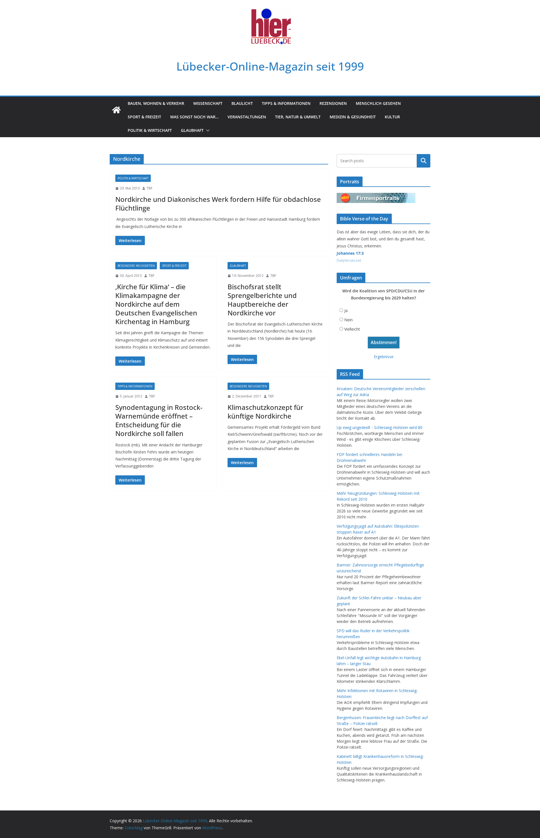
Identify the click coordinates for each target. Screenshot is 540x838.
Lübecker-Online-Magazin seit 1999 (270, 66)
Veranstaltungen (247, 116)
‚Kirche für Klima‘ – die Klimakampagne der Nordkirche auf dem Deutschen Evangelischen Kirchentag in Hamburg (156, 304)
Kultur (392, 116)
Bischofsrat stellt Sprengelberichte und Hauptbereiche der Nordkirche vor (262, 300)
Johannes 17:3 (350, 253)
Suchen (423, 161)
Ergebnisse (383, 356)
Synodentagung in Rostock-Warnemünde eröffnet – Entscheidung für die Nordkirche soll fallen (158, 420)
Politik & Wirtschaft (150, 130)
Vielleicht (352, 329)
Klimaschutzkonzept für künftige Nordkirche (265, 412)
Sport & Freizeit (144, 116)
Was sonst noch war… (194, 116)
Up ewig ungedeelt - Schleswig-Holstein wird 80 (379, 427)
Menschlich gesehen (378, 103)
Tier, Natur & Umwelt (298, 116)
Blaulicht (242, 103)
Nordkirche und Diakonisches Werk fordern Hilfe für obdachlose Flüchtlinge (218, 204)
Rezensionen (333, 103)
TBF (149, 188)
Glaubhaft (192, 130)
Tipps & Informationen (286, 103)
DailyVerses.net (349, 260)
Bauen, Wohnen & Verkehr (156, 103)
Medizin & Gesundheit (353, 116)
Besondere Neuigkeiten (136, 266)
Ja (346, 310)
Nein (348, 319)
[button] (207, 130)
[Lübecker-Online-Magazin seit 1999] (116, 110)
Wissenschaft (207, 103)
